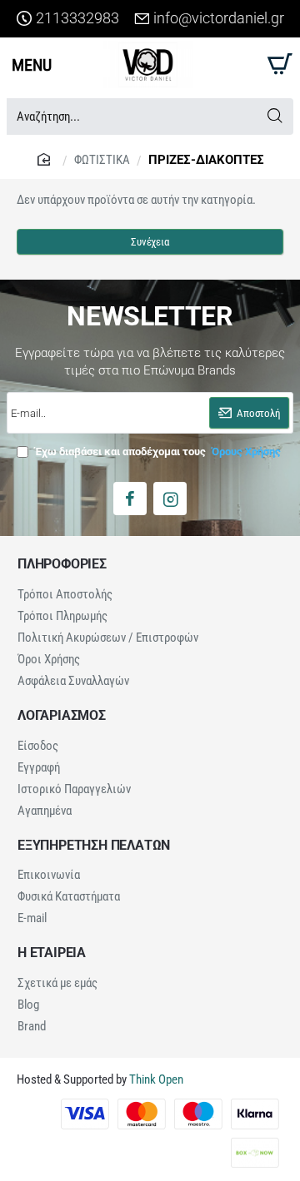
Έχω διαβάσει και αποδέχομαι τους (156, 451)
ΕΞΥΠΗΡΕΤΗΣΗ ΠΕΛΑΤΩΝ (94, 845)
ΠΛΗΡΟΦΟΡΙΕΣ (62, 564)
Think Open (155, 1079)
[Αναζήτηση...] (274, 116)
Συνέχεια (149, 242)
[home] (46, 158)
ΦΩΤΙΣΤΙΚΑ (102, 159)
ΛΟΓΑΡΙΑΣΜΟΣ (62, 715)
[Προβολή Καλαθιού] (277, 64)
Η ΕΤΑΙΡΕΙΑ (52, 952)
